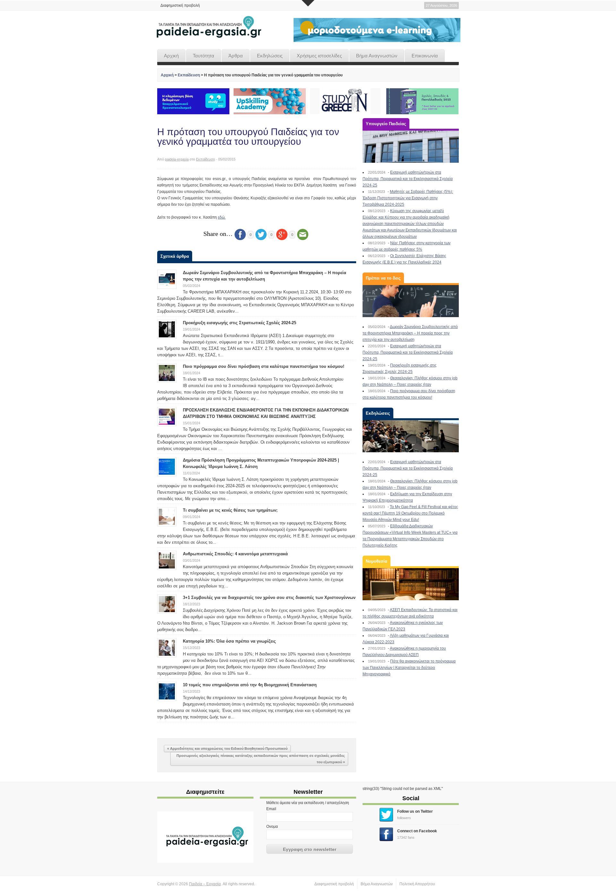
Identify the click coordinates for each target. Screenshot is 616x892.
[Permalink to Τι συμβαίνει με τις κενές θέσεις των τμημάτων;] (167, 516)
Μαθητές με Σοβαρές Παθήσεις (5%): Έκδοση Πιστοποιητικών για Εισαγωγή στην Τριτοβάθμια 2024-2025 (408, 198)
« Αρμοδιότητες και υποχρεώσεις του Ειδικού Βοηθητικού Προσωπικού (227, 748)
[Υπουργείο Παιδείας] (411, 147)
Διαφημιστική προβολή (180, 5)
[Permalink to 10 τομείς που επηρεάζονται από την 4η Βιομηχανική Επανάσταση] (167, 691)
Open (308, 3)
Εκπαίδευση (189, 75)
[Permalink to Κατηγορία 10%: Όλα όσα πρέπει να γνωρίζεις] (167, 647)
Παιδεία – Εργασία (205, 884)
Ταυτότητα (203, 55)
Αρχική (171, 55)
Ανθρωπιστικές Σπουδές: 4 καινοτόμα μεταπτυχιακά (235, 553)
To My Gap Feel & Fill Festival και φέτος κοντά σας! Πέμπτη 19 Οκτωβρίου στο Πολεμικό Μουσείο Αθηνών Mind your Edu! (410, 513)
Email (271, 809)
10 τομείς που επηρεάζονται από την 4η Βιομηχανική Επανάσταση (250, 684)
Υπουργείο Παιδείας (386, 123)
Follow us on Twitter (415, 811)
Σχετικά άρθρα (174, 256)
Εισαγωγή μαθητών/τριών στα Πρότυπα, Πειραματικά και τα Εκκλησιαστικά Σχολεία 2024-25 (408, 178)
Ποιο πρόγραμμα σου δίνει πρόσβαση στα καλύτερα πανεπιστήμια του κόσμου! (263, 366)
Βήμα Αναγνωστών (377, 55)
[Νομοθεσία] (411, 584)
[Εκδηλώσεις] (411, 436)
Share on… (218, 233)
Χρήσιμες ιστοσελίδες (319, 55)
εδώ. (222, 217)
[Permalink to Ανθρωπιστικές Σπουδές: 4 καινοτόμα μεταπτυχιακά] (167, 560)
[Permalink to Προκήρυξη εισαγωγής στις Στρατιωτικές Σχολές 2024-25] (167, 329)
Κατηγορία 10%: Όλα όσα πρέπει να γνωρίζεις (229, 641)
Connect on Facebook (417, 831)
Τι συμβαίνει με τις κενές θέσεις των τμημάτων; (230, 510)
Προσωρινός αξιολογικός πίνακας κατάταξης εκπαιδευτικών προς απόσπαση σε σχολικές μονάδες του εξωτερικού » (260, 759)
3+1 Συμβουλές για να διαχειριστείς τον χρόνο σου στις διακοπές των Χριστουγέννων (269, 597)
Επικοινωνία (425, 55)
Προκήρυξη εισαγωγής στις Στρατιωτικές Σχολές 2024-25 (239, 322)
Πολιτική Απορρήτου (417, 884)
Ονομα (272, 826)
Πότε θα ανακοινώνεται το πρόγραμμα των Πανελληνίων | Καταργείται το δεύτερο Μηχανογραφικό (409, 667)
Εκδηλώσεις (270, 55)
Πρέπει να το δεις (383, 278)
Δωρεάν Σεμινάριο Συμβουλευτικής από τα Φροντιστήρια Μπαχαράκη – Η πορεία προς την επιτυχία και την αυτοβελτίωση (410, 333)
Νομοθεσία (376, 561)
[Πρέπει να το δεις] (411, 301)
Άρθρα (235, 55)
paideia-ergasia (177, 159)
